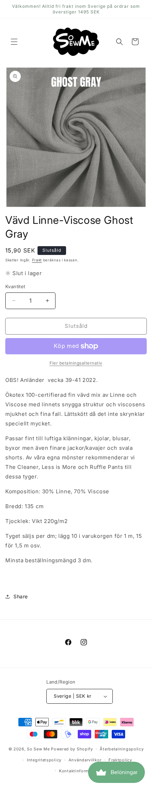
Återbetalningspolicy (122, 749)
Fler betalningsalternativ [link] (76, 363)
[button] (14, 42)
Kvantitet (15, 286)
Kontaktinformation (79, 770)
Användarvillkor (85, 759)
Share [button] (20, 596)
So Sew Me (38, 749)
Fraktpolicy (120, 759)
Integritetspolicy (44, 759)
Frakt (37, 260)
